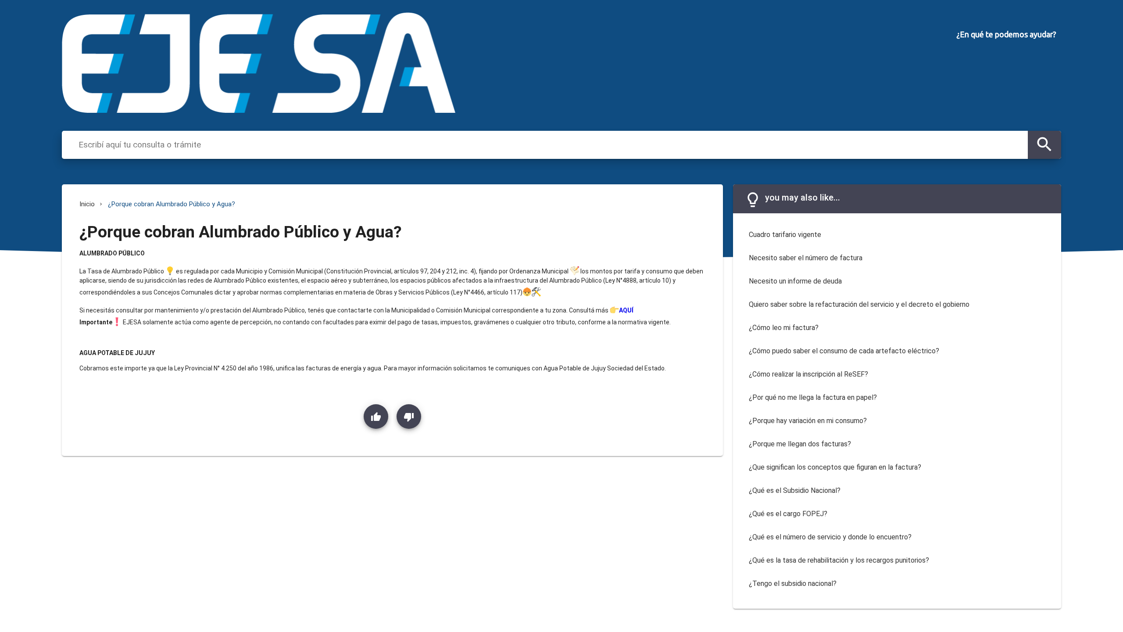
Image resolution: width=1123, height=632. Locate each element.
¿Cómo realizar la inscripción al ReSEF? (808, 374)
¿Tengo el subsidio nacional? (793, 583)
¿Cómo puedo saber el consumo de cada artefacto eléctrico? (844, 351)
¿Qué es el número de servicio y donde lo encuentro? (830, 537)
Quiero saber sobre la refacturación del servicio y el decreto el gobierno (859, 304)
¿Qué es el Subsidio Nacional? (794, 490)
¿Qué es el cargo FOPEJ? (788, 514)
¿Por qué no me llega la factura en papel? (813, 397)
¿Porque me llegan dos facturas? (800, 444)
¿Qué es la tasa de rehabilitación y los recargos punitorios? (839, 560)
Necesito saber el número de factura (805, 258)
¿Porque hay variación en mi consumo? (808, 421)
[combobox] (551, 144)
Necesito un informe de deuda (795, 281)
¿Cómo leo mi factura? (784, 327)
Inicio (87, 204)
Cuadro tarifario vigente (785, 234)
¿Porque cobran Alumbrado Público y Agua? (171, 204)
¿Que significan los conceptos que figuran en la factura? (835, 467)
